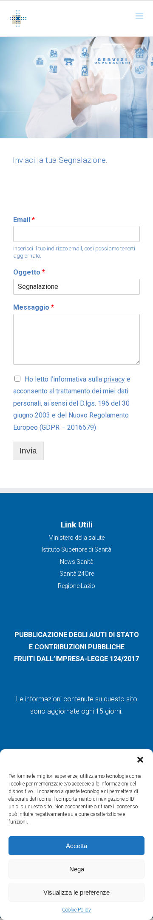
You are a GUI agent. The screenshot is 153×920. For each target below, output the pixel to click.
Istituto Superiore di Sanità (76, 549)
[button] (140, 759)
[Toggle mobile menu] (140, 15)
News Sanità (77, 561)
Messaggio (33, 307)
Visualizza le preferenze (76, 892)
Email (24, 220)
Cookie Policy (76, 910)
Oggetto (29, 272)
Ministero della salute (76, 537)
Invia (28, 450)
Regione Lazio (76, 585)
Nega (76, 869)
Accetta (76, 845)
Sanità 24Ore (77, 573)
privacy (114, 379)
